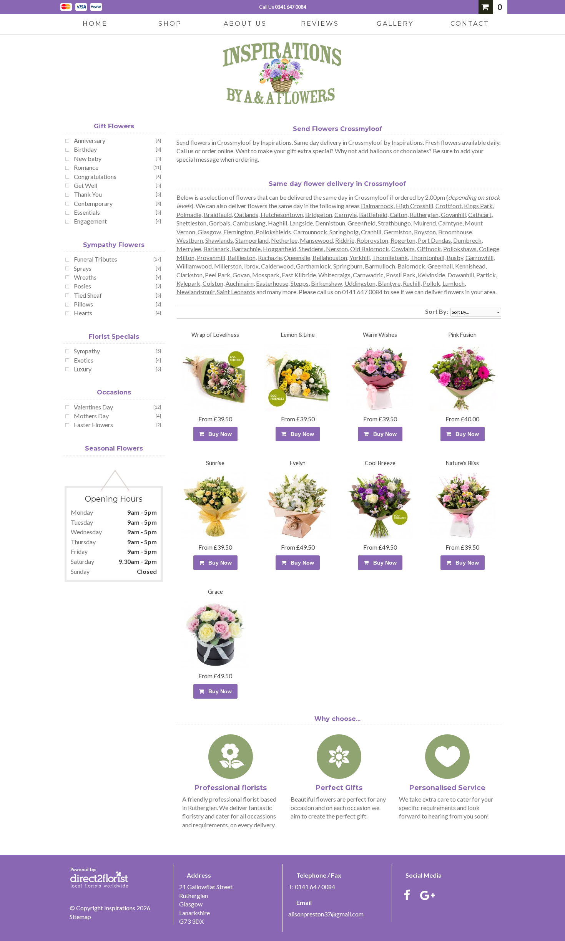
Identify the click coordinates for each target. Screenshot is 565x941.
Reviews (320, 23)
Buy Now (218, 434)
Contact (469, 23)
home (95, 23)
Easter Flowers (93, 424)
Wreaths (85, 277)
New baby (87, 158)
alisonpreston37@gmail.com (326, 914)
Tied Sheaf (88, 295)
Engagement (90, 221)
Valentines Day (93, 407)
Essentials (87, 212)
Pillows (83, 304)
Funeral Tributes (95, 259)
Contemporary (93, 203)
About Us (245, 23)
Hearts (83, 312)
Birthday (85, 149)
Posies (82, 286)
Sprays (82, 268)
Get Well (85, 185)
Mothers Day (91, 415)
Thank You (88, 194)
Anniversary (89, 140)
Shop (170, 23)
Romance (86, 167)
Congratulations (95, 176)
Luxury (82, 369)
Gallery (395, 23)
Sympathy (87, 351)
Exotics (83, 360)
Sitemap (80, 916)
